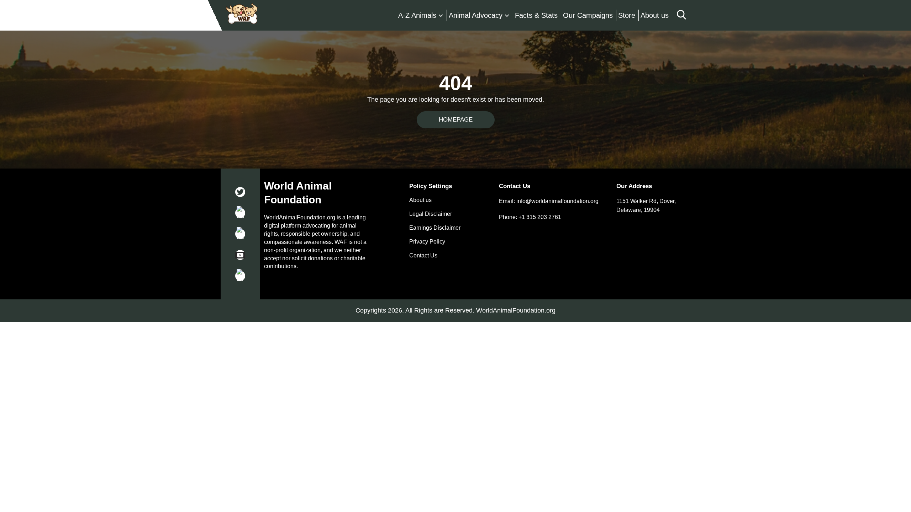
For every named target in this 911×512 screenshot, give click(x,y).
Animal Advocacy (475, 15)
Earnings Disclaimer (434, 228)
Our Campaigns (588, 15)
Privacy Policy (427, 242)
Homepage (456, 119)
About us (655, 15)
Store (626, 15)
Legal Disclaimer (430, 214)
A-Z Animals (417, 15)
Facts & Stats (536, 15)
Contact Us (423, 255)
